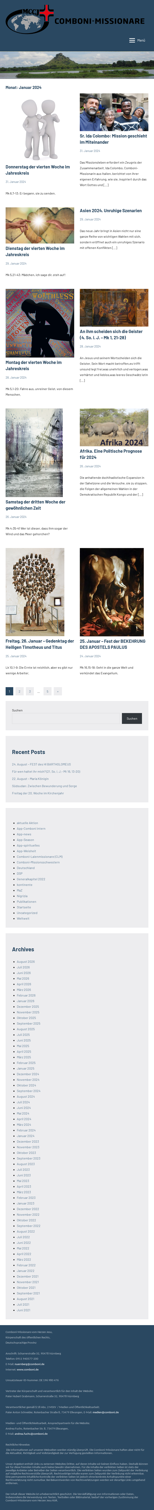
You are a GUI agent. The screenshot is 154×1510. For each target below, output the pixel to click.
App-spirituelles (28, 845)
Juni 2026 (24, 973)
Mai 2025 (23, 1046)
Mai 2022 (23, 1248)
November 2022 (28, 1214)
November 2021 (28, 1282)
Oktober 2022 (26, 1220)
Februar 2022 (26, 1265)
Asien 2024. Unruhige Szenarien (111, 210)
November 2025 (28, 1012)
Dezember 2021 (27, 1276)
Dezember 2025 (28, 1006)
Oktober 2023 (26, 1152)
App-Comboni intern (31, 828)
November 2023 (28, 1147)
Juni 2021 (23, 1310)
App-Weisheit (26, 851)
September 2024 (29, 1091)
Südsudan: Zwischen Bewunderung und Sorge (44, 786)
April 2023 (24, 1186)
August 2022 (26, 1231)
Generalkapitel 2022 (31, 879)
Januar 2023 (25, 1203)
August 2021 (25, 1299)
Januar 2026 (25, 1001)
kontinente (24, 884)
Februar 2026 (26, 995)
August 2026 (26, 961)
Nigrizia (22, 896)
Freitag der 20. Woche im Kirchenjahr (38, 793)
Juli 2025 (23, 1034)
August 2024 (26, 1096)
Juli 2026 (23, 967)
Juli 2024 (23, 1102)
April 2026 (24, 984)
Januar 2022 (25, 1271)
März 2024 (24, 1124)
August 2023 (26, 1164)
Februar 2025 (26, 1063)
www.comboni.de (27, 1369)
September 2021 (28, 1293)
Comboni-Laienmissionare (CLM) (39, 856)
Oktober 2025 (26, 1018)
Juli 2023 (23, 1169)
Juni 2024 (24, 1108)
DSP (19, 873)
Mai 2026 (23, 978)
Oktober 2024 (26, 1085)
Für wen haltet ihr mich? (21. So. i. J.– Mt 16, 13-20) (46, 771)
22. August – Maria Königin (30, 778)
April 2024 (24, 1119)
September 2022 (29, 1226)
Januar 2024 (25, 1136)
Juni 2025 (24, 1040)
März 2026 (24, 989)
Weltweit (23, 918)
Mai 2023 (23, 1181)
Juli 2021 (23, 1304)
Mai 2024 (23, 1113)
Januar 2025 (25, 1068)
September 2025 (28, 1023)
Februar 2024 (26, 1130)
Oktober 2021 (26, 1287)
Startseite (24, 907)
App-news (24, 834)
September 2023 (28, 1158)
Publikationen (26, 901)
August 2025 (26, 1029)
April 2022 (24, 1254)
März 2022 (24, 1259)
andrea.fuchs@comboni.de (31, 1434)
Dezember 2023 (28, 1141)
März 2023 (24, 1192)
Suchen (17, 710)
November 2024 (28, 1079)
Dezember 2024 (28, 1074)
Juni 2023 (24, 1175)
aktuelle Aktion (27, 823)
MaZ (19, 890)
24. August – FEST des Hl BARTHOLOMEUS (41, 764)
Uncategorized (27, 913)
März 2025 (24, 1057)
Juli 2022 (23, 1237)
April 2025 (24, 1051)
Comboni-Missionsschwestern (38, 862)
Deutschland (26, 868)
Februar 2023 (26, 1197)
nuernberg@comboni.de (29, 1364)
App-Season (25, 840)
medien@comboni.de (106, 1412)
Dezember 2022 (28, 1209)
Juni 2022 (24, 1242)
